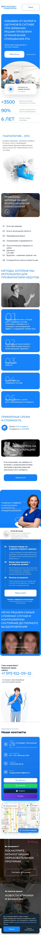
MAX (21, 796)
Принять (12, 929)
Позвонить (21, 780)
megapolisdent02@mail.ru (19, 773)
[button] (14, 54)
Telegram (21, 791)
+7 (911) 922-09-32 (16, 673)
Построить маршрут (29, 830)
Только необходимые (29, 929)
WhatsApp (21, 785)
